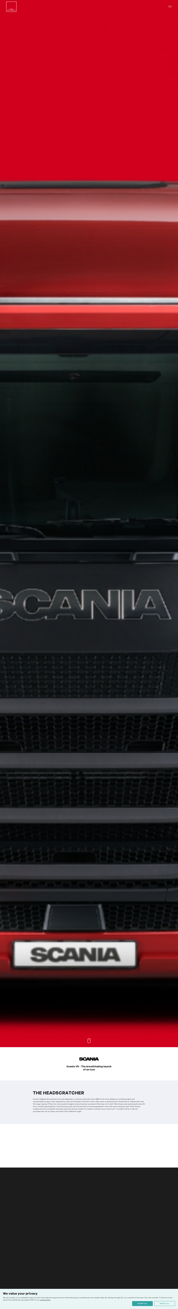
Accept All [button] (142, 1303)
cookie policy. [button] (45, 1300)
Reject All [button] (165, 1303)
